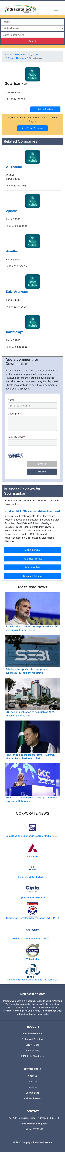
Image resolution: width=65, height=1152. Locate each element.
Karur (36, 54)
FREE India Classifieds (32, 1056)
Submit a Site (32, 1092)
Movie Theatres (17, 58)
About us (32, 1075)
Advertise (32, 1081)
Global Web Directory (32, 1039)
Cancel (42, 464)
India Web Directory (32, 1033)
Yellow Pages (22, 54)
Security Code (16, 436)
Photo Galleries (32, 1050)
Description (15, 413)
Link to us (32, 1087)
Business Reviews (32, 1098)
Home (8, 54)
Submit (42, 471)
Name (12, 399)
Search (32, 41)
